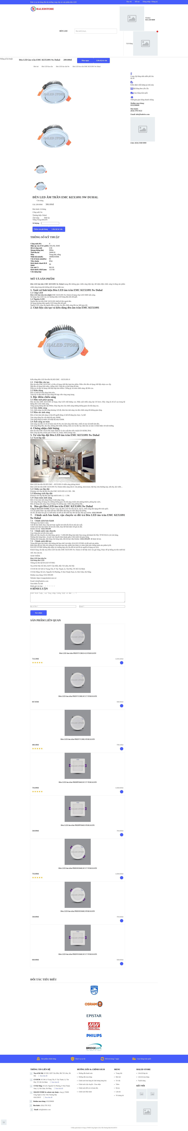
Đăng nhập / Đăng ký (150, 2)
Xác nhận (38, 613)
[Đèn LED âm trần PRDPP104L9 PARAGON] (77, 809)
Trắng (35, 220)
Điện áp (47, 218)
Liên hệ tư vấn (101, 60)
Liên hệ (118, 1092)
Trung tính (40, 220)
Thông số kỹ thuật (6, 59)
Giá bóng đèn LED (37, 560)
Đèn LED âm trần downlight (41, 295)
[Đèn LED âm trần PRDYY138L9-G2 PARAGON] (77, 637)
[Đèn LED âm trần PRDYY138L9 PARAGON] (77, 723)
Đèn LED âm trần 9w (62, 66)
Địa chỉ (129, 2)
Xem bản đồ (43, 1076)
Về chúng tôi (120, 1095)
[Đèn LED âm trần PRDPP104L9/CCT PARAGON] (77, 766)
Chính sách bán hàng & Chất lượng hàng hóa (92, 1080)
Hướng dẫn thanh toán (85, 1073)
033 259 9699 (150, 20)
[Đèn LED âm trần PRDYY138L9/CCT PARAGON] (77, 680)
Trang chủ (119, 1073)
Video (117, 1084)
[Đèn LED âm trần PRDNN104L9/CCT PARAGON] (77, 938)
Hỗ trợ (137, 2)
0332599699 (50, 1101)
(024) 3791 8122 (46, 1105)
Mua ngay (85, 60)
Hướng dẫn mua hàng (85, 1077)
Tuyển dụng (141, 1080)
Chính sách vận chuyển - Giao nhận (90, 1084)
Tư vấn (118, 1080)
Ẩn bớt (40, 583)
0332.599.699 (97, 513)
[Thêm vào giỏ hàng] (121, 662)
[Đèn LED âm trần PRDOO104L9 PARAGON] (77, 895)
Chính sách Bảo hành (85, 1092)
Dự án (118, 1088)
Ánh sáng (36, 218)
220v (46, 220)
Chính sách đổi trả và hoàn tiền (88, 1088)
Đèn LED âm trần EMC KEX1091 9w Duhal (87, 66)
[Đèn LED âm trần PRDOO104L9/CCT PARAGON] (77, 852)
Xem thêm (34, 583)
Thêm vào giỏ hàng (41, 229)
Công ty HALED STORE (39, 509)
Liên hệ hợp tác (143, 1073)
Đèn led (63, 31)
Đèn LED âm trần (47, 66)
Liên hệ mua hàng (143, 1077)
